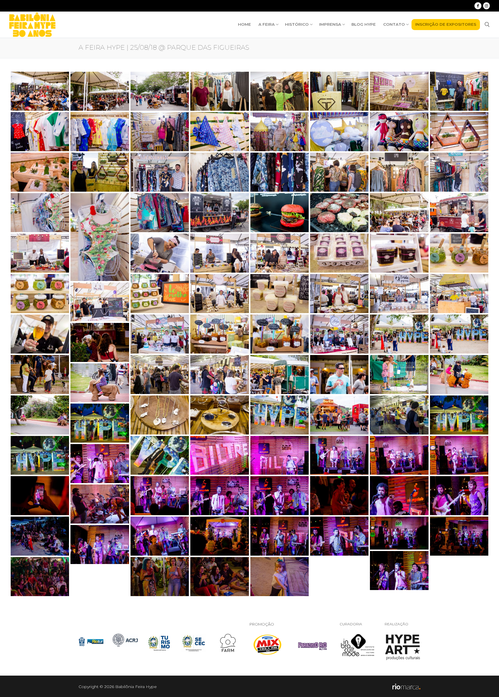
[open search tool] (487, 24)
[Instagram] (486, 5)
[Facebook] (477, 5)
